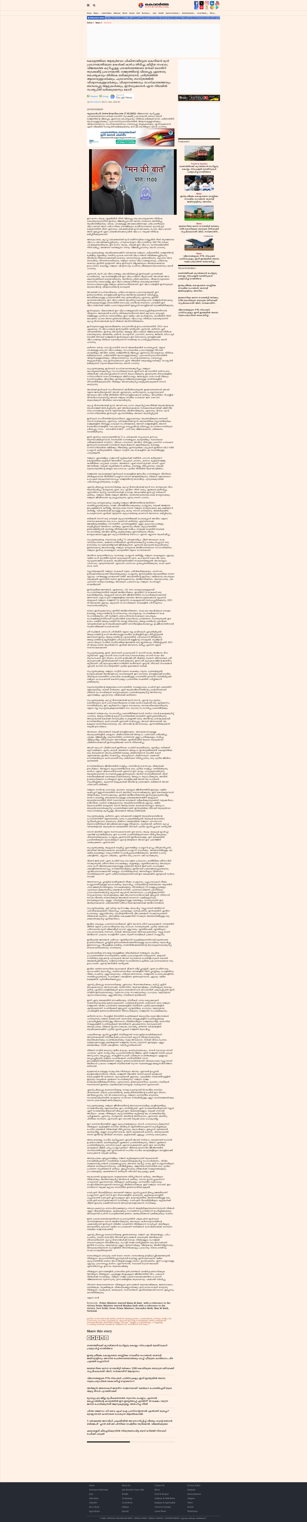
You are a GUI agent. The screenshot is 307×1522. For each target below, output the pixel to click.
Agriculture (94, 1511)
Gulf (138, 13)
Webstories (192, 1511)
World (124, 13)
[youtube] (217, 3)
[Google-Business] (196, 7)
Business (145, 13)
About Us (126, 1485)
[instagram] (207, 3)
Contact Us (159, 1485)
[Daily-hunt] (207, 7)
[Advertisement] (153, 40)
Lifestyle (93, 1503)
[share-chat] (212, 7)
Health (161, 13)
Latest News (106, 13)
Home (89, 13)
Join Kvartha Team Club (133, 1490)
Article (190, 1507)
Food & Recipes (162, 1494)
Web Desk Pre (95, 102)
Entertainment (188, 13)
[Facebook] (196, 3)
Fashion (125, 1507)
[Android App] (217, 7)
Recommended (186, 268)
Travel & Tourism (163, 1507)
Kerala (131, 13)
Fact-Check (94, 1507)
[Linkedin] (212, 3)
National (117, 13)
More (212, 13)
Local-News (202, 13)
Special (125, 1511)
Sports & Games (172, 13)
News (96, 13)
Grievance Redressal (98, 1490)
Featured (183, 141)
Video (190, 1503)
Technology (127, 1498)
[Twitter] (201, 3)
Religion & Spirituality (165, 1503)
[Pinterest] (201, 7)
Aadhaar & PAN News (165, 1498)
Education (93, 1498)
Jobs (154, 13)
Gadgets (191, 1498)
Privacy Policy (193, 1485)
